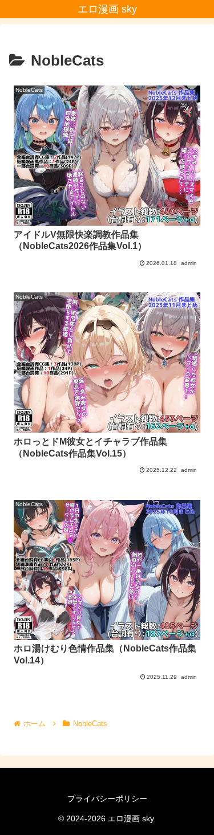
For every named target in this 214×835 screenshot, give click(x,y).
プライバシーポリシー (107, 798)
